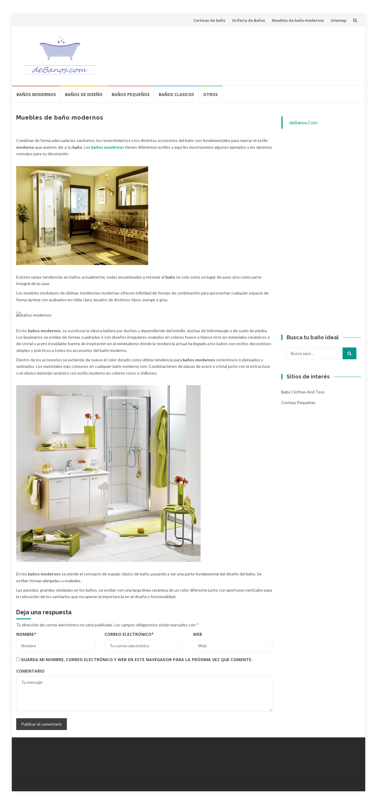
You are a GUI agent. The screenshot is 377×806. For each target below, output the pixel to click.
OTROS (210, 94)
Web (197, 634)
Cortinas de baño (209, 20)
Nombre (26, 634)
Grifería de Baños (248, 20)
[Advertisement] (249, 55)
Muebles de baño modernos (298, 20)
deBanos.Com (303, 122)
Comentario (30, 671)
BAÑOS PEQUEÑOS (131, 94)
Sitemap (338, 20)
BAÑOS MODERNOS (36, 94)
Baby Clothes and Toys (303, 391)
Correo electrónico (129, 634)
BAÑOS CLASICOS (176, 94)
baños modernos (107, 147)
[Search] (349, 353)
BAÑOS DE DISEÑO (83, 94)
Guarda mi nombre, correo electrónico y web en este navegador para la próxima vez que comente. (136, 659)
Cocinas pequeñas (298, 402)
